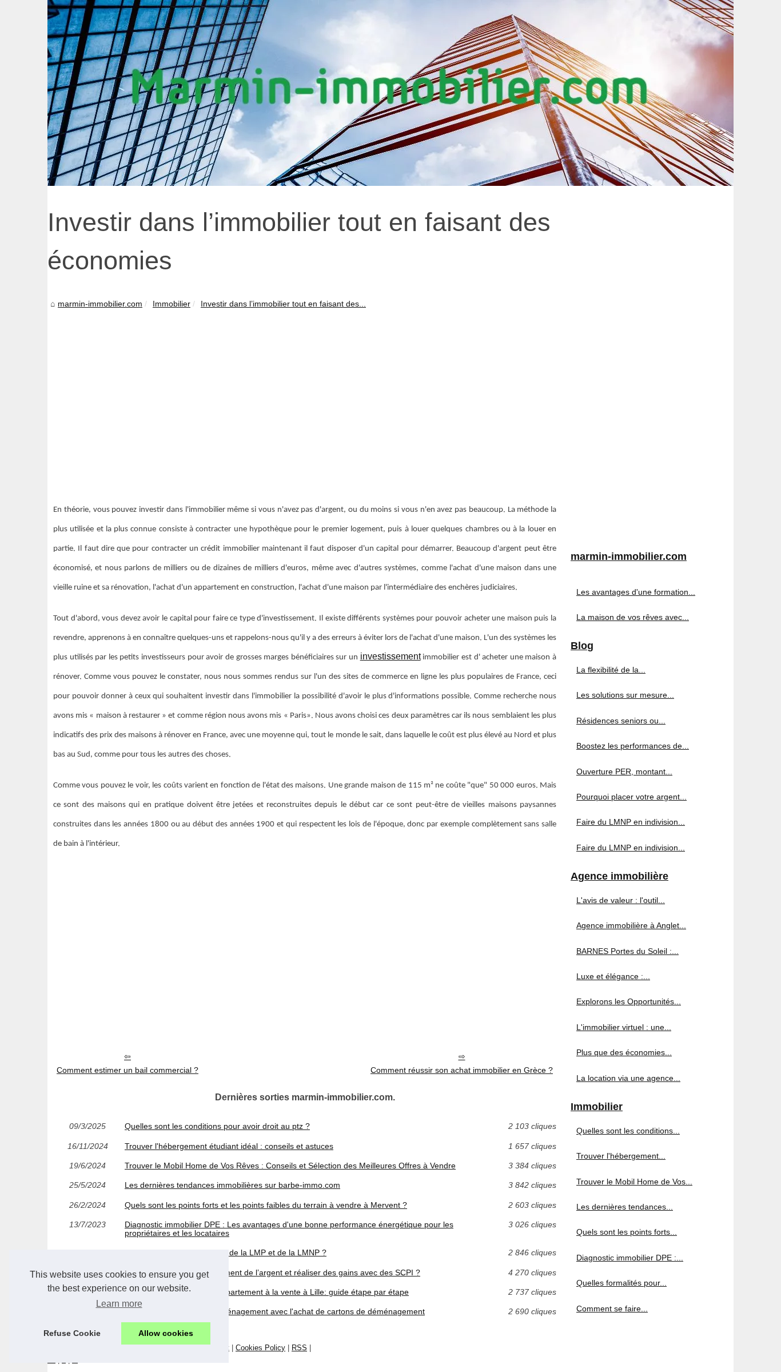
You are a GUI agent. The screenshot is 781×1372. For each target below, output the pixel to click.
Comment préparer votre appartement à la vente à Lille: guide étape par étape (267, 1292)
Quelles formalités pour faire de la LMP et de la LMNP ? (225, 1252)
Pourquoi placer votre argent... (631, 796)
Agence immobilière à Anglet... (631, 925)
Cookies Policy (260, 1347)
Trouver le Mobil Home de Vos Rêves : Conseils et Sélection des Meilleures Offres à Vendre (290, 1166)
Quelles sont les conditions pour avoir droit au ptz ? (217, 1126)
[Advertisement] (304, 397)
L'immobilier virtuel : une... (623, 1027)
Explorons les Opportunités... (628, 1001)
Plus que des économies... (624, 1052)
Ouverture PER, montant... (624, 771)
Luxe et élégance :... (613, 976)
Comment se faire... (612, 1308)
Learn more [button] (119, 1304)
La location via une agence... (628, 1078)
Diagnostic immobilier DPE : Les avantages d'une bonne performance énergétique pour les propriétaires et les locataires (289, 1228)
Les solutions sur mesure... (625, 694)
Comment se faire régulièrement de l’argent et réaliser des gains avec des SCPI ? (272, 1272)
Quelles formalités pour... (621, 1282)
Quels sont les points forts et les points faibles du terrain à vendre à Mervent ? (266, 1205)
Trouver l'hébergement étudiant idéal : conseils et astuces (229, 1146)
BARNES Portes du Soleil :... (627, 951)
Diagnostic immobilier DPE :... (629, 1257)
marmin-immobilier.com (100, 303)
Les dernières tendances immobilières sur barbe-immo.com (232, 1185)
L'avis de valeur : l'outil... (620, 900)
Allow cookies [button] (165, 1333)
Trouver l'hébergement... (621, 1155)
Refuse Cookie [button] (72, 1333)
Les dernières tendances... (624, 1206)
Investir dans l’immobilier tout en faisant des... (283, 303)
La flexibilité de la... (610, 669)
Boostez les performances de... (632, 745)
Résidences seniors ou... (621, 720)
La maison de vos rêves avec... (632, 617)
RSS (299, 1347)
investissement (390, 656)
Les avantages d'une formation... (635, 591)
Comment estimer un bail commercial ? (127, 1070)
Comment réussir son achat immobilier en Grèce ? (461, 1070)
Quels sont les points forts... (626, 1231)
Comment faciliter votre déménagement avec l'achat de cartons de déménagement (275, 1311)
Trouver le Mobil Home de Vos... (634, 1181)
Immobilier (171, 303)
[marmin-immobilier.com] (390, 93)
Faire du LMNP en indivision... (630, 821)
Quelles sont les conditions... (628, 1130)
